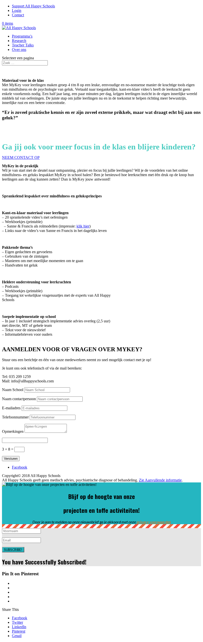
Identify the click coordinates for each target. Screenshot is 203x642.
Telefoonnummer (15, 417)
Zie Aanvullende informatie (160, 480)
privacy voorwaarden (154, 521)
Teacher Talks (23, 45)
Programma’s (22, 36)
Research (19, 41)
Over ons (19, 49)
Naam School (12, 390)
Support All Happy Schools (33, 6)
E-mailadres (11, 408)
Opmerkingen (13, 431)
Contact (18, 15)
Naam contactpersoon (19, 399)
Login (16, 10)
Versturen (11, 458)
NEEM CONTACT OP (21, 157)
